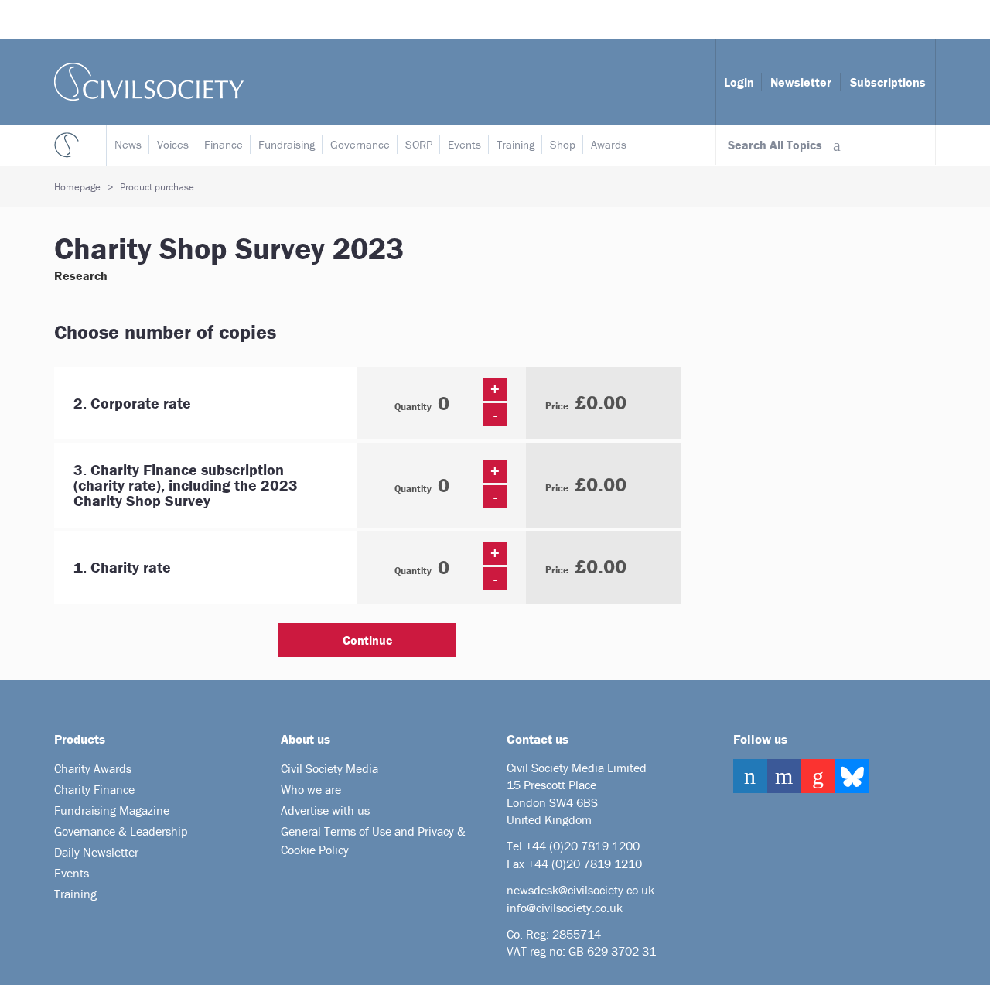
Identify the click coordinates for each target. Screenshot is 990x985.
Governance (360, 144)
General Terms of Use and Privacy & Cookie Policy (373, 840)
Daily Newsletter (96, 852)
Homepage (77, 186)
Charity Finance (94, 789)
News (128, 144)
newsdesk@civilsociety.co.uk (580, 890)
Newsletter (800, 82)
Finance (223, 144)
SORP (418, 144)
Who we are (311, 789)
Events (464, 144)
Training (515, 144)
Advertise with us (325, 810)
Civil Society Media (329, 768)
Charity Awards (92, 768)
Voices (173, 144)
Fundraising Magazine (111, 810)
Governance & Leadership (121, 831)
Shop (562, 144)
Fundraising (286, 144)
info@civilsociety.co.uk (565, 907)
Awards (608, 144)
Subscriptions (888, 82)
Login (739, 82)
